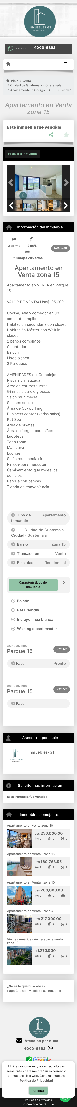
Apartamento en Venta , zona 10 (31, 882)
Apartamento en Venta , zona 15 (31, 854)
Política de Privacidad (36, 1080)
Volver (66, 90)
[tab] (22, 154)
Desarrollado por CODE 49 (38, 1104)
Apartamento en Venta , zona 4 (30, 911)
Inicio (14, 81)
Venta (26, 81)
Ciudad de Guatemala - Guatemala (36, 85)
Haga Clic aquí (17, 991)
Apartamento (20, 90)
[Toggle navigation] (65, 64)
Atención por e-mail (42, 1041)
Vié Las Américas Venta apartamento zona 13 (35, 941)
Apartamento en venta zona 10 (30, 825)
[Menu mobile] (8, 64)
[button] (11, 182)
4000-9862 (45, 47)
